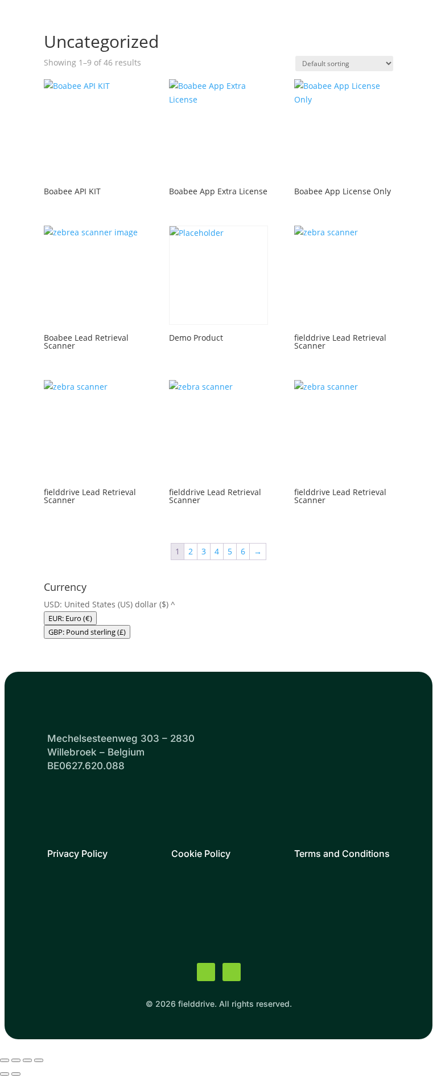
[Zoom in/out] (4, 1060)
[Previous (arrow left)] (4, 1074)
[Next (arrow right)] (15, 1074)
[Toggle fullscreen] (15, 1060)
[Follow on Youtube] (206, 972)
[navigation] (218, 618)
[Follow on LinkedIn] (231, 972)
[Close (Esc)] (38, 1060)
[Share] (27, 1060)
